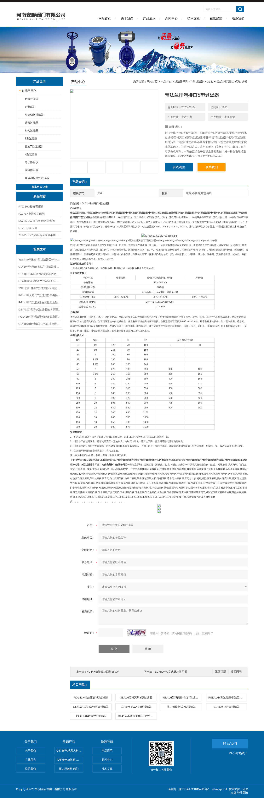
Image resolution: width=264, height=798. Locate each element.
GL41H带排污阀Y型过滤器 (136, 697)
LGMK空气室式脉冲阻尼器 (171, 671)
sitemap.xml (219, 789)
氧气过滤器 (31, 130)
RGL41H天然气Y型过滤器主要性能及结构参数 (39, 295)
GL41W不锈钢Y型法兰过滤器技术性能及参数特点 (39, 266)
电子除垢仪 (31, 162)
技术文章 (193, 18)
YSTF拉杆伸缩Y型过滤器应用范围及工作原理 (39, 288)
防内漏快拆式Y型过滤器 (181, 706)
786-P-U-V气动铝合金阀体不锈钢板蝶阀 (39, 235)
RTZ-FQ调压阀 (27, 227)
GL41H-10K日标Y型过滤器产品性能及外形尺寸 (39, 273)
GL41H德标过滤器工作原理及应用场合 (39, 323)
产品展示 (149, 18)
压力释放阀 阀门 (69, 768)
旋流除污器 (31, 170)
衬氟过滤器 (31, 98)
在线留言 (216, 18)
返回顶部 (220, 671)
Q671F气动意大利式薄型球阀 (69, 750)
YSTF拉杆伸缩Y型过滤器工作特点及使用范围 (39, 259)
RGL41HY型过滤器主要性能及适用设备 (39, 302)
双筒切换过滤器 (34, 114)
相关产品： (80, 684)
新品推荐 (39, 196)
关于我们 (127, 18)
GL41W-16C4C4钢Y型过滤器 (91, 706)
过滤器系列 (29, 90)
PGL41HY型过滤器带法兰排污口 (227, 697)
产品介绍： (80, 181)
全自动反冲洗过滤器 (37, 178)
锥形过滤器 (31, 122)
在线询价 (179, 167)
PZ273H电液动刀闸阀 (31, 213)
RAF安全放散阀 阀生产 (69, 759)
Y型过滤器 (31, 154)
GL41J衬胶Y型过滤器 (227, 706)
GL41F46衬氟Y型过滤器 (91, 716)
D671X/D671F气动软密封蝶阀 (36, 220)
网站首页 (105, 18)
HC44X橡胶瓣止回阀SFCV (103, 671)
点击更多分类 (40, 186)
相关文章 (39, 249)
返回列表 (236, 671)
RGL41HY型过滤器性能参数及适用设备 (39, 316)
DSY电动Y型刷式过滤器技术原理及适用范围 (39, 309)
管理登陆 (242, 792)
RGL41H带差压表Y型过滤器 (91, 697)
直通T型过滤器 (34, 146)
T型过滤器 (31, 138)
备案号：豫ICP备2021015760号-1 (189, 789)
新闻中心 (171, 18)
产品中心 (166, 81)
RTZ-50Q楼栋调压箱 (30, 206)
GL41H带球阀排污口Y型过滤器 (182, 697)
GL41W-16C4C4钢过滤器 (136, 706)
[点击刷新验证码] (136, 632)
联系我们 (238, 18)
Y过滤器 (30, 106)
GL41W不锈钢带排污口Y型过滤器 (137, 716)
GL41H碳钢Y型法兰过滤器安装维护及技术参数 (39, 281)
